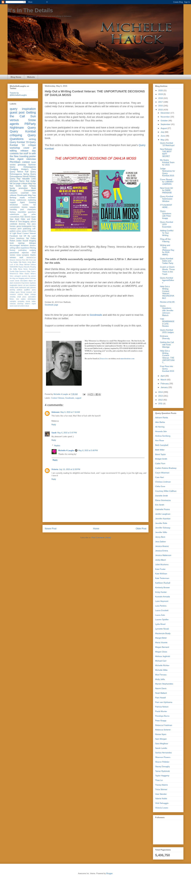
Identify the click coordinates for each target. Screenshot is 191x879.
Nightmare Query (23, 127)
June (163, 136)
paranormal (14, 253)
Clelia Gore (160, 486)
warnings (20, 303)
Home (96, 528)
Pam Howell (160, 697)
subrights (13, 301)
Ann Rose (159, 440)
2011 (160, 403)
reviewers (32, 198)
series (18, 231)
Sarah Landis (161, 748)
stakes (23, 299)
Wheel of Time (16, 222)
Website (31, 77)
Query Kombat (23, 131)
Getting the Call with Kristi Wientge (167, 344)
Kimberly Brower (162, 587)
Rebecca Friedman (163, 725)
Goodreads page (51, 304)
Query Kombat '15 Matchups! (167, 144)
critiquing (16, 135)
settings (33, 294)
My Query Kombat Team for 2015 (167, 162)
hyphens (33, 283)
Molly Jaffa (160, 679)
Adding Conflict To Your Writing (166, 232)
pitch (20, 229)
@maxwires (103, 358)
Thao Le (159, 780)
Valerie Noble (161, 798)
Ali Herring (159, 427)
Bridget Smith (161, 459)
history (12, 250)
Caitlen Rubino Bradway (165, 468)
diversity (22, 224)
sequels (33, 207)
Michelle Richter (162, 665)
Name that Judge (27, 181)
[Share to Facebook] (97, 394)
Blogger (109, 873)
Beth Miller (160, 450)
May (163, 140)
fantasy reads (17, 197)
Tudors (33, 271)
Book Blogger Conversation (23, 189)
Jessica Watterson (163, 555)
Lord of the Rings (16, 264)
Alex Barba (160, 422)
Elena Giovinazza (163, 500)
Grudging (14, 169)
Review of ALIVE (167, 302)
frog (23, 283)
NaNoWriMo (14, 267)
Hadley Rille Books (20, 262)
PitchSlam (15, 162)
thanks (33, 255)
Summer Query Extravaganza (23, 165)
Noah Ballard (161, 693)
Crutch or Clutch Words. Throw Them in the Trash (167, 270)
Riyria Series (23, 269)
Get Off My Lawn (27, 236)
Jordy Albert (31, 262)
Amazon (12, 260)
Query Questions (23, 137)
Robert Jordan (16, 241)
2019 (160, 94)
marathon (32, 285)
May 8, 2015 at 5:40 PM (88, 450)
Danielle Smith (161, 496)
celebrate (13, 224)
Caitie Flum (160, 463)
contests (14, 153)
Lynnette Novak (162, 629)
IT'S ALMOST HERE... (166, 206)
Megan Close (161, 652)
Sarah (53, 433)
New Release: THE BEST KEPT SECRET (166, 152)
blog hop (32, 195)
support (78, 398)
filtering (33, 248)
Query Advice (16, 171)
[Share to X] (94, 394)
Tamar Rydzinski (162, 771)
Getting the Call (23, 114)
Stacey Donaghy (162, 766)
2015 (160, 109)
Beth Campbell (161, 445)
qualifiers (27, 290)
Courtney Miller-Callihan (165, 491)
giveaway (22, 164)
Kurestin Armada (162, 596)
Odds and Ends (28, 219)
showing (12, 297)
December (165, 113)
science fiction (23, 294)
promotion (23, 188)
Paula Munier (161, 711)
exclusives (17, 283)
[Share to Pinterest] (99, 394)
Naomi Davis (160, 688)
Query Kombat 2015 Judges (167, 331)
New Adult (14, 219)
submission (14, 214)
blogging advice (24, 278)
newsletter (22, 212)
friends (26, 176)
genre (18, 226)
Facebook (14, 236)
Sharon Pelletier (162, 762)
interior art (21, 285)
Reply (53, 425)
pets (28, 287)
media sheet (14, 287)
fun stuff (24, 153)
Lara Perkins (160, 606)
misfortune (22, 287)
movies (25, 207)
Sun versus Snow (23, 118)
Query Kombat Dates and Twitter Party (166, 260)
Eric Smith (159, 505)
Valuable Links (29, 178)
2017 (160, 102)
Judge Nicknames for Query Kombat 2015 (167, 172)
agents (14, 124)
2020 (160, 90)
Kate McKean (161, 573)
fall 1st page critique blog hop (23, 183)
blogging (32, 241)
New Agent (16, 159)
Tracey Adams (161, 785)
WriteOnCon (14, 273)
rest (34, 292)
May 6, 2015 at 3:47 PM (67, 433)
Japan (33, 217)
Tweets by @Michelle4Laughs (18, 94)
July (163, 132)
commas (33, 278)
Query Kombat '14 (23, 143)
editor (18, 248)
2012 (160, 400)
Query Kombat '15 (19, 142)
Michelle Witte (161, 670)
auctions (24, 276)
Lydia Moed (160, 624)
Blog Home (16, 77)
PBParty (30, 124)
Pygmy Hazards (24, 267)
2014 (160, 392)
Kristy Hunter (161, 592)
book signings (17, 243)
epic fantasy (29, 186)
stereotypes (32, 299)
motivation (22, 250)
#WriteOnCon (31, 257)
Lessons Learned (19, 193)
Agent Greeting (28, 202)
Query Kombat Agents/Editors (167, 280)
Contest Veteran (57, 398)
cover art (29, 148)
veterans (13, 303)
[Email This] (89, 394)
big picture (32, 276)
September (166, 124)
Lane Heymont (161, 601)
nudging (33, 250)
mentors (13, 229)
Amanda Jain (161, 431)
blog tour (15, 278)
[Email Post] (84, 394)
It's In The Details (30, 10)
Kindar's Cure (28, 169)
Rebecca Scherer (163, 730)
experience (25, 248)
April (163, 376)
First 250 (25, 260)
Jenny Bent (160, 537)
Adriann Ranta (161, 417)
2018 (160, 98)
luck (27, 285)
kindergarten (27, 226)
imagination (13, 285)
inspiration (29, 109)
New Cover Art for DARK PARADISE (166, 190)
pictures (33, 287)
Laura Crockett (161, 610)
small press (21, 297)
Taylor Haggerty (162, 775)
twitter (34, 301)
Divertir (27, 217)
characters (31, 210)
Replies (57, 445)
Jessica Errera (161, 551)
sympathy (21, 301)
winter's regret (30, 303)
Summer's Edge (24, 271)
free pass (31, 224)
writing (32, 139)
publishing (27, 229)
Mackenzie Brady (162, 633)
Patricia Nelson (161, 707)
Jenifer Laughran (162, 514)
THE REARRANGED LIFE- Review (167, 322)
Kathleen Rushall (162, 583)
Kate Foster (160, 569)
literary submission (18, 200)
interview (31, 159)
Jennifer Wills (161, 532)
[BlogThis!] (91, 394)
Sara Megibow (161, 743)
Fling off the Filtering (165, 240)
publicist (19, 290)
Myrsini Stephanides (164, 684)
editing (13, 150)
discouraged (15, 245)
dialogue (32, 243)
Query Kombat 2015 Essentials (166, 224)
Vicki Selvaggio (161, 803)
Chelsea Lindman (163, 482)
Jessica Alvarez (162, 546)
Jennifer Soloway (162, 528)
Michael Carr (161, 661)
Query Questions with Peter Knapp (165, 214)
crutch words (14, 280)
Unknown (55, 412)
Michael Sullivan (30, 264)
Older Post (141, 528)
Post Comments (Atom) (101, 537)
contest (26, 162)
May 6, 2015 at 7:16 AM (70, 412)
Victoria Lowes (161, 808)
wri (19, 306)
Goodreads (96, 315)
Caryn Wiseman (162, 473)
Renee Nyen (160, 734)
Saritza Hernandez (163, 752)
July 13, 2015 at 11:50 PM (69, 469)
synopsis (25, 255)
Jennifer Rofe (161, 523)
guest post (17, 112)
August (164, 128)
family (12, 188)
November (165, 117)
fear (11, 186)
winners (13, 258)
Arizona (18, 260)
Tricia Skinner (161, 789)
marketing (32, 200)
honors (27, 283)
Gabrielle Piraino (162, 509)
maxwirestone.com (127, 358)
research (29, 292)
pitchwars (14, 181)
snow (18, 255)
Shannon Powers (162, 757)
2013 (160, 396)
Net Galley (31, 238)
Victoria (54, 469)
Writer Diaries (24, 273)
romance (13, 294)
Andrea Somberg (162, 436)
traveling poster (27, 156)
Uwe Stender (161, 794)
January (164, 387)
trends (28, 301)
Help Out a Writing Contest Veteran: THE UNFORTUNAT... (167, 357)
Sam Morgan (161, 739)
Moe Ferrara (160, 675)
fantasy (13, 212)
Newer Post (50, 528)
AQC (22, 217)
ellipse (31, 280)
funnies (13, 226)
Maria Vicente (161, 642)
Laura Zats (160, 615)
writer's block (24, 306)
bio (11, 278)
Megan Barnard (162, 647)
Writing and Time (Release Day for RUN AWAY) (167, 250)
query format (20, 292)
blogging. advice (29, 222)
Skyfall (25, 241)
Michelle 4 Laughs (66, 450)
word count (13, 306)
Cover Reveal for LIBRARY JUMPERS (166, 181)
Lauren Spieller (162, 619)
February (165, 383)
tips (25, 214)
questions (32, 212)
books (18, 186)
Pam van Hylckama (163, 702)
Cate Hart (159, 477)
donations (25, 245)
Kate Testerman (162, 578)
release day (28, 150)
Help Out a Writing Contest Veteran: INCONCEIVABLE (167, 292)
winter (24, 231)
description (24, 280)
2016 (160, 106)
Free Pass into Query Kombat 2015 (167, 368)
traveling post (17, 210)
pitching (12, 290)
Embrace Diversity (165, 337)
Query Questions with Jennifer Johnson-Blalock (166, 310)
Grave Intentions (17, 238)
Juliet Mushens (161, 564)
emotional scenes (19, 205)
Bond (19, 233)
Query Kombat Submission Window (166, 198)
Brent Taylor (160, 454)
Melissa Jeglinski (162, 656)
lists (34, 226)
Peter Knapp (160, 720)
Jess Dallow (160, 541)
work (21, 258)
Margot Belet (161, 638)
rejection (25, 253)
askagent (17, 276)
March (164, 379)
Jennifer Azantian (162, 518)
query (13, 109)
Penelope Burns (162, 716)
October (164, 120)
